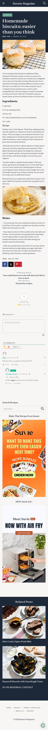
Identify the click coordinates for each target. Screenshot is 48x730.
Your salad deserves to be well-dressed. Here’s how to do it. (24, 276)
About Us (20, 711)
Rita (16, 377)
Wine (17, 258)
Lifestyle (7, 15)
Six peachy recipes (24, 283)
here (13, 380)
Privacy (17, 707)
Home (8, 707)
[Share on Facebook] (5, 264)
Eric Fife (6, 36)
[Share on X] (11, 264)
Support (30, 711)
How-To (11, 258)
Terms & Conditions (32, 707)
